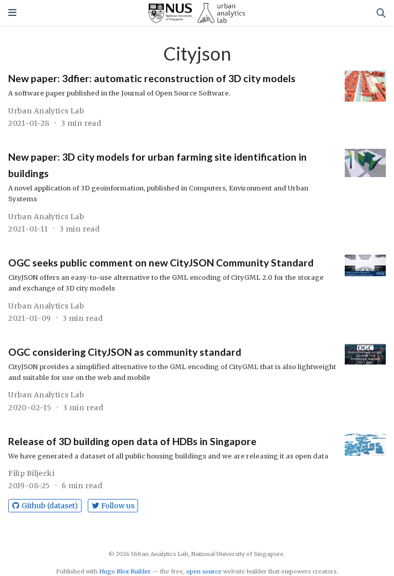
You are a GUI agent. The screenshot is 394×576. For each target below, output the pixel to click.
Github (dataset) (50, 505)
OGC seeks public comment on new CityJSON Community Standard (160, 262)
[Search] (381, 13)
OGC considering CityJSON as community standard (124, 352)
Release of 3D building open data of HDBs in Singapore (132, 441)
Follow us (117, 505)
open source (204, 571)
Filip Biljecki (31, 473)
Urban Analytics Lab (46, 111)
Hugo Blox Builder (125, 571)
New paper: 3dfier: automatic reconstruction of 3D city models (152, 78)
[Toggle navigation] (12, 13)
